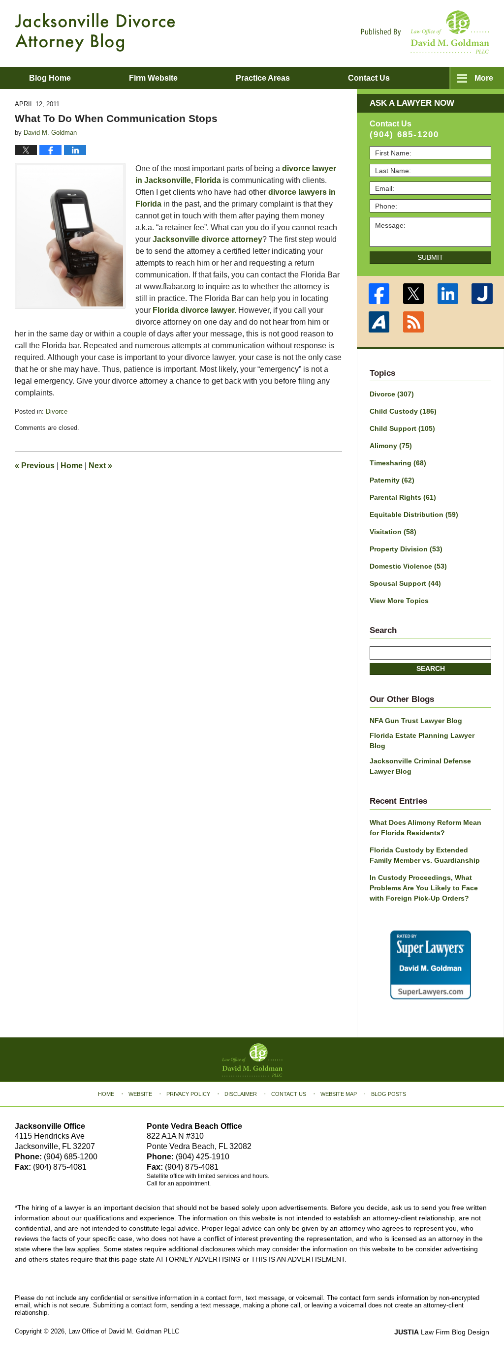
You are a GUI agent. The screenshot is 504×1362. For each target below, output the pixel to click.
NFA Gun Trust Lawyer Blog (416, 721)
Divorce (56, 411)
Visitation (393, 532)
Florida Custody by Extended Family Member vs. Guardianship (425, 855)
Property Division (406, 549)
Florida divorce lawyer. (194, 310)
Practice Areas (263, 78)
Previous (35, 465)
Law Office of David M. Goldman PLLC (123, 1331)
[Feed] (413, 321)
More (483, 78)
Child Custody (403, 411)
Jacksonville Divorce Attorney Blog (95, 32)
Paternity (392, 480)
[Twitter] (413, 293)
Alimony (391, 446)
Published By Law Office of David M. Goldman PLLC (425, 32)
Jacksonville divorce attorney (207, 239)
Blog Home (50, 78)
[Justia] (482, 293)
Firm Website (153, 78)
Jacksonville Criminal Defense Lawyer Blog (420, 766)
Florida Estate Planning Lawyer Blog (422, 740)
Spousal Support (405, 583)
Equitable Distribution (414, 514)
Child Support (402, 428)
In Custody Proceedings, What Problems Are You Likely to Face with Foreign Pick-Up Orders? (424, 888)
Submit (430, 257)
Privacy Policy (188, 1094)
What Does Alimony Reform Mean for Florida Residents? (425, 827)
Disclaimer (240, 1094)
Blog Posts (388, 1094)
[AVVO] (379, 321)
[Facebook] (379, 293)
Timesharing (398, 463)
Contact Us (288, 1094)
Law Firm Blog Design (441, 1332)
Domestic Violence (408, 566)
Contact (369, 78)
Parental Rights (403, 497)
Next (100, 465)
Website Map (338, 1094)
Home (72, 465)
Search (430, 668)
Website (140, 1094)
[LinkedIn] (448, 293)
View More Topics (399, 601)
